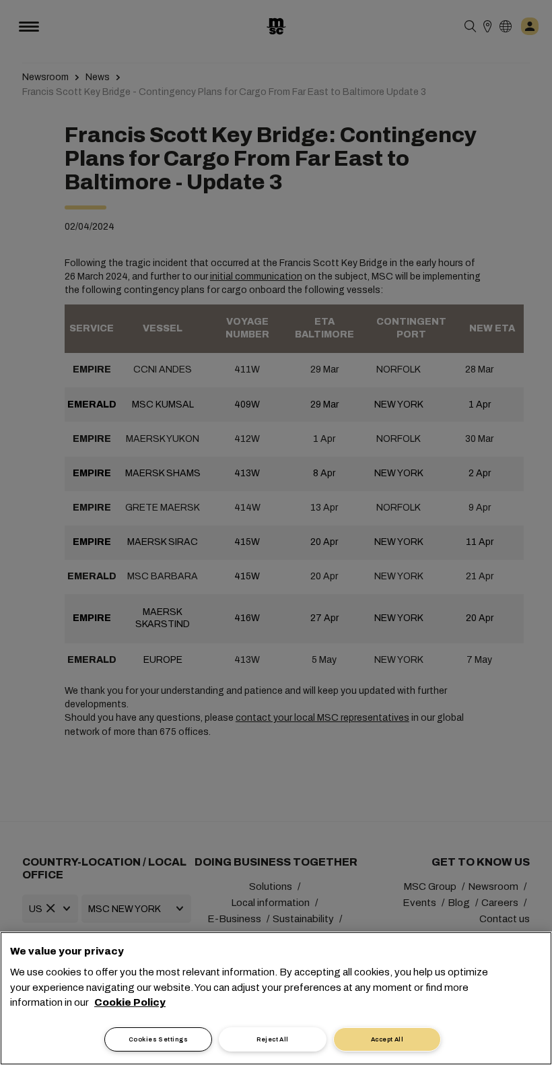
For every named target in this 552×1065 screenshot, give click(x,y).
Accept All (387, 1039)
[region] (276, 998)
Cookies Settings (158, 1039)
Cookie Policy (130, 1002)
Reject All (272, 1039)
